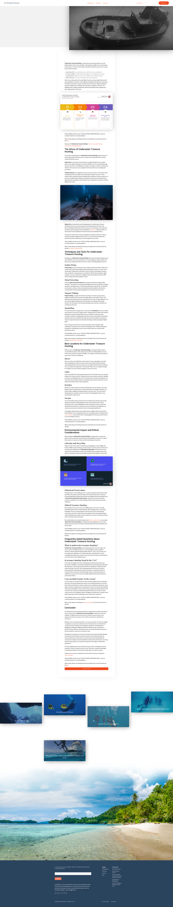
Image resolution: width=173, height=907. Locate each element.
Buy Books (164, 3)
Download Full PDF (86, 668)
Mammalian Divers (116, 869)
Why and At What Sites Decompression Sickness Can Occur (117, 876)
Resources (105, 3)
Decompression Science (115, 872)
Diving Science (90, 3)
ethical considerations (94, 520)
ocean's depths (69, 415)
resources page (69, 655)
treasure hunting (87, 602)
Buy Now (104, 873)
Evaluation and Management (115, 880)
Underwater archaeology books (73, 145)
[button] (98, 3)
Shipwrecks (93, 229)
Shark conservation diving (95, 144)
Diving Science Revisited (75, 248)
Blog (103, 875)
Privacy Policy (113, 901)
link (68, 140)
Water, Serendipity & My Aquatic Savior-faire (116, 885)
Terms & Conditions (105, 901)
